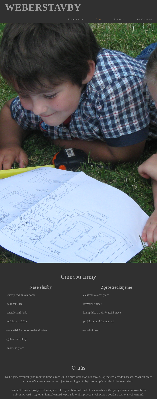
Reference (119, 19)
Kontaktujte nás (144, 19)
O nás (98, 19)
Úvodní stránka (75, 19)
